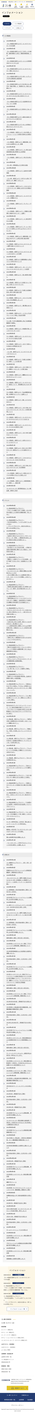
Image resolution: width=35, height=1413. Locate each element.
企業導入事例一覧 (6, 1357)
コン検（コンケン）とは (7, 1323)
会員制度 (21, 1400)
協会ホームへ (19, 1388)
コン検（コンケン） (12, 1395)
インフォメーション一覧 (17, 1309)
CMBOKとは (25, 1395)
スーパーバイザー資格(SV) (8, 1335)
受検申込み (15, 6)
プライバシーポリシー (17, 1405)
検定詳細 (3, 1326)
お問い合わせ (27, 6)
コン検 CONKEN (6, 1319)
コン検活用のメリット (7, 1359)
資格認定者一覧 (5, 1372)
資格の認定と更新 (6, 1369)
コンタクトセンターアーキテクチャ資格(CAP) (14, 1340)
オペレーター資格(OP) (7, 1332)
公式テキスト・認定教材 (8, 1347)
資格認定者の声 (5, 1362)
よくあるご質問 (21, 6)
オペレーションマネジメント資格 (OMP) (12, 1338)
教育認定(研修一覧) (9, 1400)
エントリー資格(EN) (7, 1330)
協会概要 (29, 1400)
